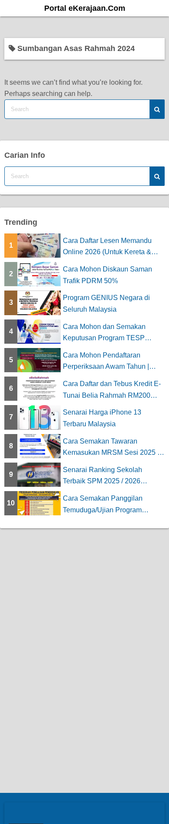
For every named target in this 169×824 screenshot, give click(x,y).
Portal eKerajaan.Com (84, 8)
